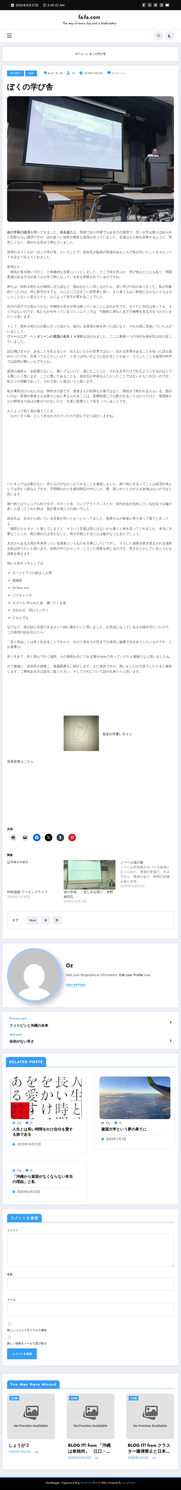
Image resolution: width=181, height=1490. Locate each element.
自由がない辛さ (21, 1041)
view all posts (76, 984)
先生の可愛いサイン (117, 734)
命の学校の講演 (18, 232)
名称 (10, 1274)
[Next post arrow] (170, 1041)
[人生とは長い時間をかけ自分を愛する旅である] (46, 1097)
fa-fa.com (89, 17)
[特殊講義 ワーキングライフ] (33, 875)
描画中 (134, 1445)
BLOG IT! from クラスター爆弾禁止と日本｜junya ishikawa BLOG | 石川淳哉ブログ (90, 1448)
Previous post (18, 1018)
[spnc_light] (169, 36)
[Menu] (9, 36)
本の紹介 (15, 73)
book (50, 73)
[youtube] (167, 5)
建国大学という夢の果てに (124, 1129)
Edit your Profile (131, 975)
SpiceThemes (128, 1483)
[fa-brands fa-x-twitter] (150, 5)
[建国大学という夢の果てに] (135, 1097)
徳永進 (65, 232)
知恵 (31, 73)
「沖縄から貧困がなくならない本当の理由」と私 (42, 1179)
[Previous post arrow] (170, 1022)
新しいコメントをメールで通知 (27, 1330)
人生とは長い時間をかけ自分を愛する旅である (42, 1132)
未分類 (14, 1398)
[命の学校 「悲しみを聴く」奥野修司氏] (89, 875)
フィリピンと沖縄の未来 (28, 1025)
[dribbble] (155, 5)
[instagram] (161, 5)
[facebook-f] (144, 5)
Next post (15, 1034)
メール (11, 1300)
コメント (12, 1230)
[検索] (159, 35)
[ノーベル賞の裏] (148, 874)
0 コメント (118, 73)
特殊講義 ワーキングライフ (27, 892)
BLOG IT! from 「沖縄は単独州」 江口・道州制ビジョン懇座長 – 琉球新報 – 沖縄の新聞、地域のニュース (29, 1448)
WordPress (86, 1483)
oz (73, 73)
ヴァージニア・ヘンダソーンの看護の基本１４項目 (45, 336)
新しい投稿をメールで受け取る (27, 1343)
